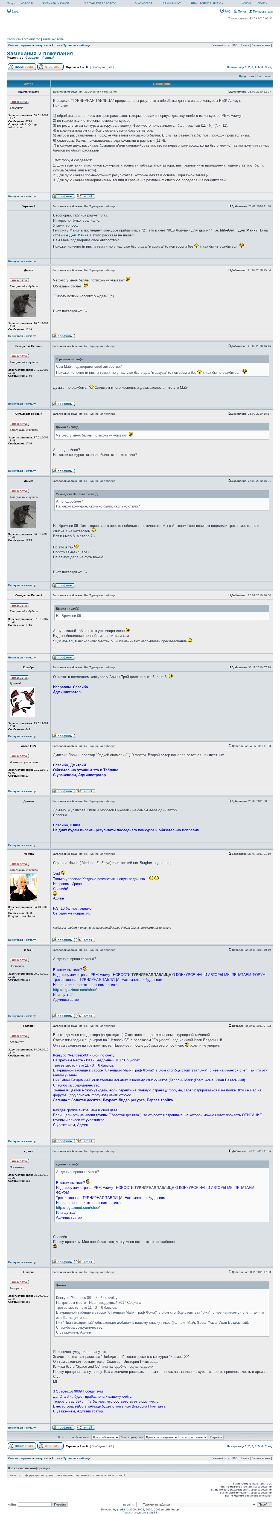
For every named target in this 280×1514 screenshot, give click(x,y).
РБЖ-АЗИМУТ (172, 3)
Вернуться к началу (22, 196)
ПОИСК (262, 3)
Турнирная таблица (76, 45)
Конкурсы (41, 45)
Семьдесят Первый (39, 57)
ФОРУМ (246, 3)
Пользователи (262, 11)
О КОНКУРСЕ (143, 3)
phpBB (121, 1509)
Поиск (241, 11)
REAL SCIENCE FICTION (207, 3)
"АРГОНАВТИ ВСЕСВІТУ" (100, 3)
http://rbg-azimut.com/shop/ (75, 990)
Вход (14, 11)
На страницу (235, 67)
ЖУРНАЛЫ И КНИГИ (55, 3)
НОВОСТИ (27, 3)
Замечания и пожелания (40, 54)
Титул (11, 3)
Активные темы (53, 39)
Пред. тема (246, 76)
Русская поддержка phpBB (140, 1512)
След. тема (264, 76)
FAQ (227, 11)
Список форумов (19, 45)
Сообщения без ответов (23, 39)
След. (268, 67)
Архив (56, 45)
